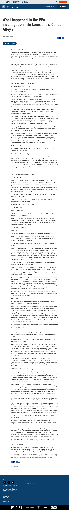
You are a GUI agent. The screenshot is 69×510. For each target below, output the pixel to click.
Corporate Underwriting (29, 483)
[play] (4, 6)
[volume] (8, 6)
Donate (63, 2)
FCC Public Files (27, 480)
